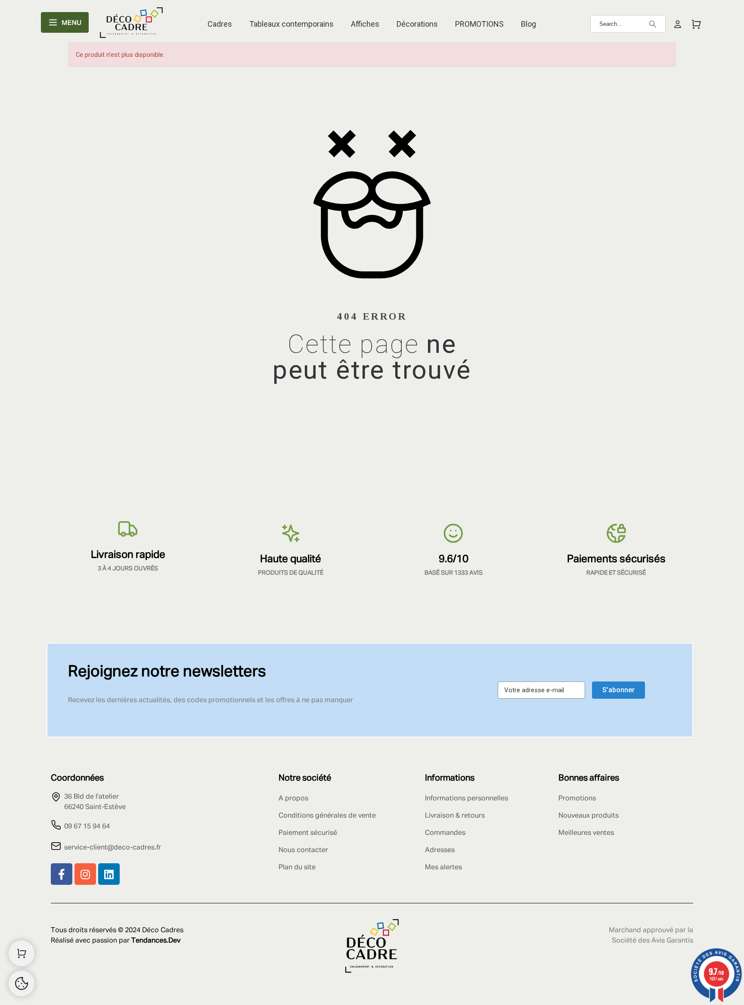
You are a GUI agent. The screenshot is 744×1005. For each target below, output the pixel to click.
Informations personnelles (466, 798)
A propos (293, 798)
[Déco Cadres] (131, 24)
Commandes (445, 833)
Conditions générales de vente (327, 815)
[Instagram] (85, 874)
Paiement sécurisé (308, 833)
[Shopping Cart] (21, 953)
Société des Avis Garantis (652, 940)
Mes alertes (443, 867)
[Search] (653, 24)
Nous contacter (303, 850)
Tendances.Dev (155, 940)
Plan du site (297, 867)
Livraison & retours (455, 815)
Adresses (440, 850)
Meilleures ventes (586, 833)
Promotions (577, 798)
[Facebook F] (61, 874)
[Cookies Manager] (21, 983)
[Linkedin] (109, 874)
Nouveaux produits (588, 815)
